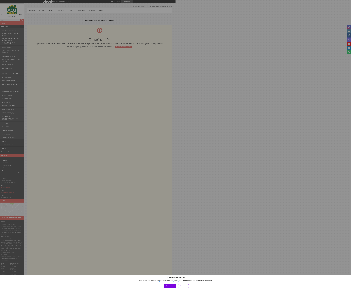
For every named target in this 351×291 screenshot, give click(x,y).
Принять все (170, 286)
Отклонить (183, 286)
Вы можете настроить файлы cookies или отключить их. (175, 282)
